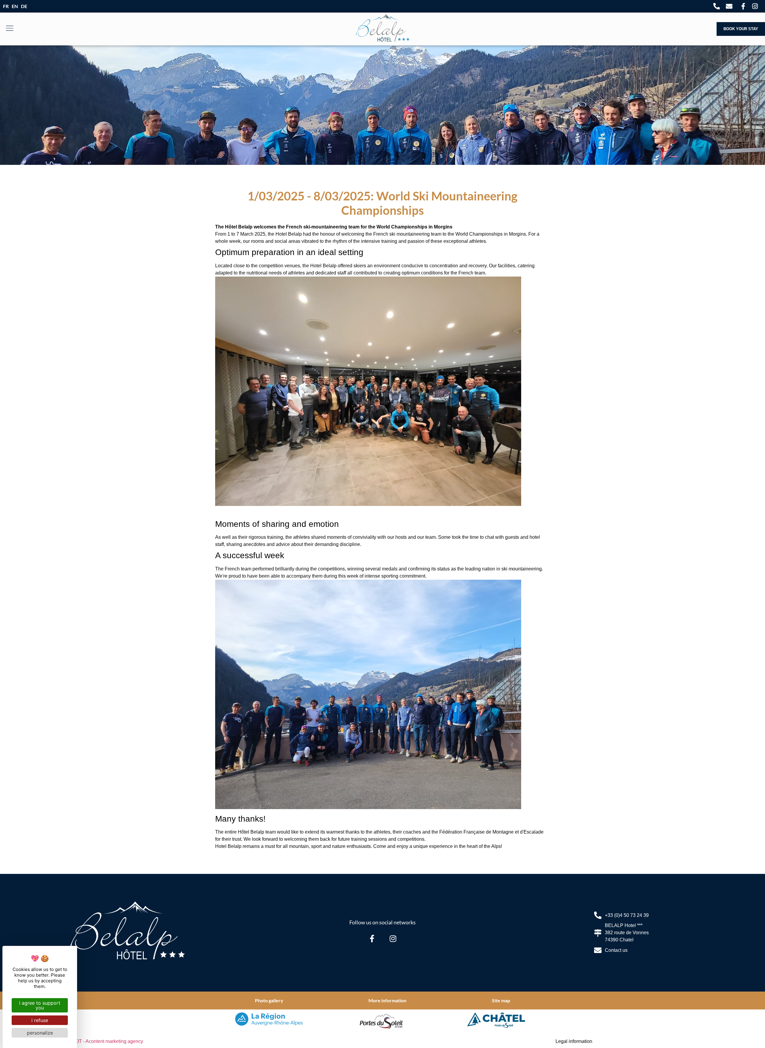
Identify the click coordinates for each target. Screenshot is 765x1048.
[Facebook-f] (372, 938)
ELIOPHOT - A (100, 1041)
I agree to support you (39, 1005)
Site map (501, 1000)
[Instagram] (392, 938)
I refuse (39, 1020)
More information (387, 1000)
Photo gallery (269, 1000)
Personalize (40, 1033)
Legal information (574, 1041)
